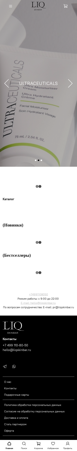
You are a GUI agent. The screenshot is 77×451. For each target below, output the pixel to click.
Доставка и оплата (16, 418)
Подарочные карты (16, 394)
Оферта (9, 430)
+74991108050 (38, 294)
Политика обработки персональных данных (32, 405)
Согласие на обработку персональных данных (34, 411)
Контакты (10, 388)
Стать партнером (15, 424)
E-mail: (25, 303)
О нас (7, 382)
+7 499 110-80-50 (15, 345)
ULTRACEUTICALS (38, 83)
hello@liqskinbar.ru (43, 303)
